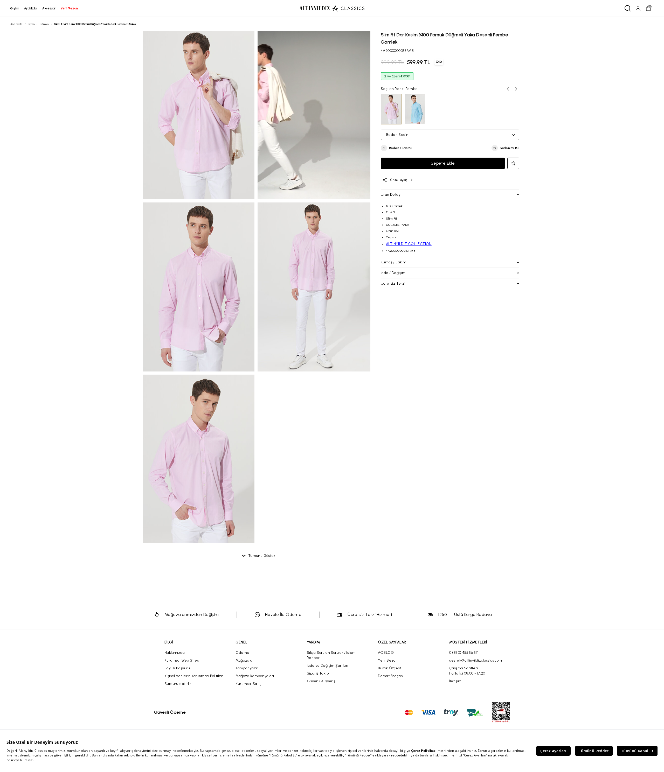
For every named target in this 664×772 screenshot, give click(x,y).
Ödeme (242, 652)
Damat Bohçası (390, 676)
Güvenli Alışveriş (321, 681)
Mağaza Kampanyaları (255, 676)
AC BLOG (386, 652)
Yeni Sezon (388, 660)
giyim (14, 8)
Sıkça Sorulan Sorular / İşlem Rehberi (331, 655)
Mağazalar (245, 660)
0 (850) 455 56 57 (463, 652)
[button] (396, 148)
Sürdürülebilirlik (178, 684)
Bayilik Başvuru (177, 668)
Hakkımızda (174, 652)
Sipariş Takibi (318, 673)
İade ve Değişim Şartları (327, 665)
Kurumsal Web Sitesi (182, 660)
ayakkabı (30, 8)
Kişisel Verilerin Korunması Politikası (194, 676)
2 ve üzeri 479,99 (397, 76)
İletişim (455, 681)
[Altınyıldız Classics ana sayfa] (332, 8)
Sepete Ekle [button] (443, 163)
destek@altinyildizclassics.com (475, 660)
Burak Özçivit (389, 668)
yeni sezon (69, 8)
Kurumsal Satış (248, 684)
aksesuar (49, 8)
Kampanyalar (247, 668)
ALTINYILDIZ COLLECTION (409, 244)
